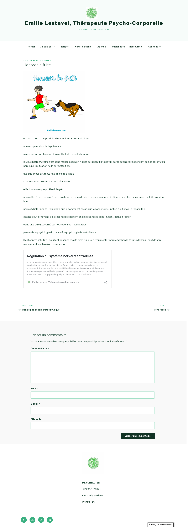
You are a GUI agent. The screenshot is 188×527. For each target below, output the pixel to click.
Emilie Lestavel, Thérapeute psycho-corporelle (94, 23)
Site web (36, 419)
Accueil (31, 46)
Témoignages (117, 46)
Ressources (135, 46)
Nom (34, 388)
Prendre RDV (88, 502)
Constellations (83, 46)
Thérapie (64, 46)
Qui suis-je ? (46, 46)
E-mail (35, 403)
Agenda (101, 46)
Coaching (153, 46)
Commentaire (40, 348)
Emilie (48, 61)
